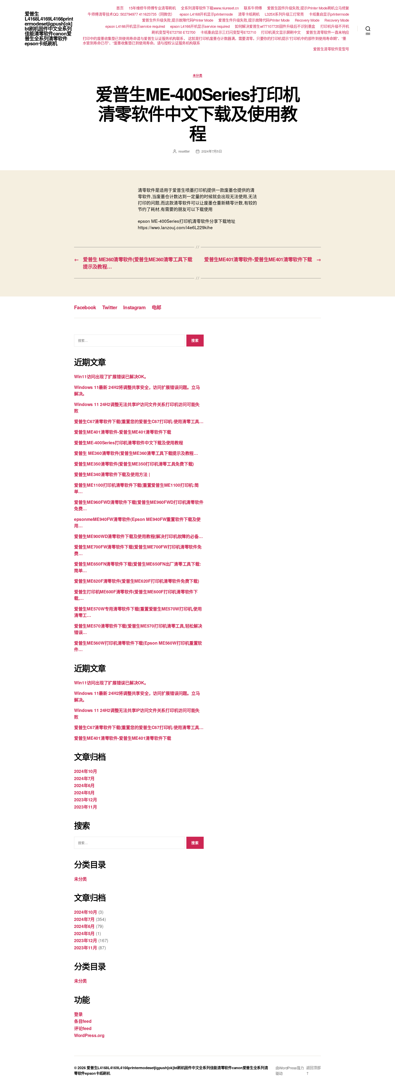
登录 (78, 1014)
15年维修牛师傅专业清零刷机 (152, 8)
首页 (119, 8)
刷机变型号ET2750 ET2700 (173, 32)
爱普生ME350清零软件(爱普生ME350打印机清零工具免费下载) (134, 464)
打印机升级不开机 (334, 26)
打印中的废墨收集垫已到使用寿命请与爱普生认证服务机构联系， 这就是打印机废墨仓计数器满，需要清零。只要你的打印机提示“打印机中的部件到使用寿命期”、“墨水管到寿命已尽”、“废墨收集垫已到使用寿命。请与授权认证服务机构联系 (214, 40)
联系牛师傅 (253, 8)
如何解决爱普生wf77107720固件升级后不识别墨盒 (275, 26)
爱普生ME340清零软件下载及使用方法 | (112, 474)
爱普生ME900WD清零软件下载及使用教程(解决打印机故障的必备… (138, 536)
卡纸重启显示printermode (329, 14)
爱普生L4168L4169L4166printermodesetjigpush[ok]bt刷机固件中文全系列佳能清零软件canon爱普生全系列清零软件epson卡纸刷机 (49, 28)
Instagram (134, 307)
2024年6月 (84, 785)
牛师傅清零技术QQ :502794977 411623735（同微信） (131, 14)
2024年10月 (85, 771)
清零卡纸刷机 (249, 14)
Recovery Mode (307, 20)
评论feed (82, 1028)
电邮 (156, 307)
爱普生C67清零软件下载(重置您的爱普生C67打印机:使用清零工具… (138, 421)
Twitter (109, 307)
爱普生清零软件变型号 (331, 49)
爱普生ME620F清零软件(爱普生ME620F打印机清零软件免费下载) (136, 581)
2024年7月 (84, 778)
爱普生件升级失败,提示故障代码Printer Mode (177, 20)
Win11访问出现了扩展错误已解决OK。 (111, 376)
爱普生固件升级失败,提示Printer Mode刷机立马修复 (308, 8)
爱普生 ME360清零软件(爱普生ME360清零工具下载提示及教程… (136, 453)
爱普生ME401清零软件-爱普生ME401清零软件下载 (122, 432)
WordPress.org (89, 1035)
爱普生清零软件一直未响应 (327, 32)
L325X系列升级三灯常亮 (284, 14)
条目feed (82, 1021)
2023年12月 (85, 799)
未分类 (197, 76)
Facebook (85, 307)
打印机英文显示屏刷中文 (281, 32)
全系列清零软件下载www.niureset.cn (210, 8)
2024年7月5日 (211, 151)
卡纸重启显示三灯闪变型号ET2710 (228, 32)
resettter (184, 151)
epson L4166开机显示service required (135, 26)
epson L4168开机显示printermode (206, 14)
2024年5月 (84, 792)
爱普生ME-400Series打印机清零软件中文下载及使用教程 (128, 442)
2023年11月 (85, 807)
